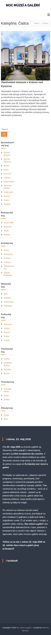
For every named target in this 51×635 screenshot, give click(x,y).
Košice (6, 250)
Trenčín (7, 359)
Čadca (6, 415)
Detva (6, 170)
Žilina (6, 419)
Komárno (7, 298)
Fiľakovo (7, 204)
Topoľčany (8, 306)
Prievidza (7, 369)
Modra (6, 231)
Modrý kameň (9, 182)
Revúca (7, 196)
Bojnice (7, 373)
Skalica (6, 400)
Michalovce (8, 254)
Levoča (6, 328)
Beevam (25, 631)
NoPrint (45, 628)
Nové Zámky (8, 302)
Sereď (6, 396)
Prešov (6, 336)
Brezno (6, 166)
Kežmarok (8, 324)
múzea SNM (8, 223)
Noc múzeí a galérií (23, 628)
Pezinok (7, 235)
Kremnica (7, 174)
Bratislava (7, 227)
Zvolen (6, 200)
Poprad (6, 332)
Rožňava (7, 258)
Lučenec (7, 178)
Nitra (6, 294)
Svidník (6, 340)
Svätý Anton (8, 192)
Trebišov (7, 262)
